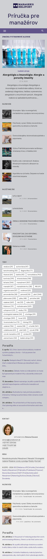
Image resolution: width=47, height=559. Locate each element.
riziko (30, 302)
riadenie (9, 302)
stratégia (30, 314)
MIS (38, 287)
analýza (8, 267)
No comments (37, 496)
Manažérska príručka (9, 458)
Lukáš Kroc (27, 522)
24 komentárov (32, 198)
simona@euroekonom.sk (11, 440)
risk (20, 302)
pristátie (35, 298)
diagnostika (27, 271)
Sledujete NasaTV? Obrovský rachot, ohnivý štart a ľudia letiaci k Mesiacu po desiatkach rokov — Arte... (22, 363)
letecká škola (24, 279)
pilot (37, 294)
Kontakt (38, 461)
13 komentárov (32, 224)
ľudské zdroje (26, 338)
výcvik (34, 330)
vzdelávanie (10, 330)
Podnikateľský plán (30, 473)
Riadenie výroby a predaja (18, 461)
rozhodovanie (24, 306)
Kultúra (23, 476)
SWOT (20, 473)
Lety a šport (17, 196)
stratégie (9, 318)
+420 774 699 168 (9, 445)
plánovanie (10, 298)
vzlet (22, 330)
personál (25, 294)
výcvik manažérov (12, 334)
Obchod (36, 476)
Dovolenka (6, 479)
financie (8, 275)
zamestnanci (10, 338)
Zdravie (14, 473)
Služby (31, 461)
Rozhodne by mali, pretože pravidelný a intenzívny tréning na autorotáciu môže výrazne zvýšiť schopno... (22, 395)
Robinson (9, 306)
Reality (5, 470)
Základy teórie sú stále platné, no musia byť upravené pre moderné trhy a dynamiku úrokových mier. (22, 373)
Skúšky (29, 476)
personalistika (10, 294)
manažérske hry (24, 287)
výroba (27, 334)
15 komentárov (32, 211)
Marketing (15, 476)
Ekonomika (6, 473)
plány (23, 298)
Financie (39, 470)
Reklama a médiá (19, 246)
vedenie (9, 326)
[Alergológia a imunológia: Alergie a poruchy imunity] (23, 54)
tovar (22, 318)
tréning (27, 322)
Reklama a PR (23, 467)
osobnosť (26, 291)
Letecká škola (18, 208)
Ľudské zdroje (23, 71)
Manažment (22, 458)
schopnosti (9, 310)
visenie (21, 326)
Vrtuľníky (32, 467)
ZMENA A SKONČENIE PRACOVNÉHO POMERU (29, 221)
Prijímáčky (22, 470)
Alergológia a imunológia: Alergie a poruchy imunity (23, 76)
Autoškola (40, 467)
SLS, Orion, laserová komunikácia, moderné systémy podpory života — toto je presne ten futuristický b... (21, 352)
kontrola (9, 279)
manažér (8, 287)
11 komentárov (32, 239)
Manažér (31, 458)
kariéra (20, 275)
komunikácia (34, 275)
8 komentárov (32, 249)
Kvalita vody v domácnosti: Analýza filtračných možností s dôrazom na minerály (26, 164)
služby (22, 310)
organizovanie (10, 291)
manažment (23, 283)
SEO (15, 467)
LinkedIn (5, 448)
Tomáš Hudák (27, 496)
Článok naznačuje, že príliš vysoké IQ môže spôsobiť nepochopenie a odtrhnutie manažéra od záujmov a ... (23, 384)
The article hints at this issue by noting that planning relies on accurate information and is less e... (22, 405)
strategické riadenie (13, 314)
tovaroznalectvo (12, 322)
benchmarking (11, 271)
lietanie (9, 283)
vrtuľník (34, 326)
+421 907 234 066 (9, 443)
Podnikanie (31, 470)
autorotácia (22, 267)
